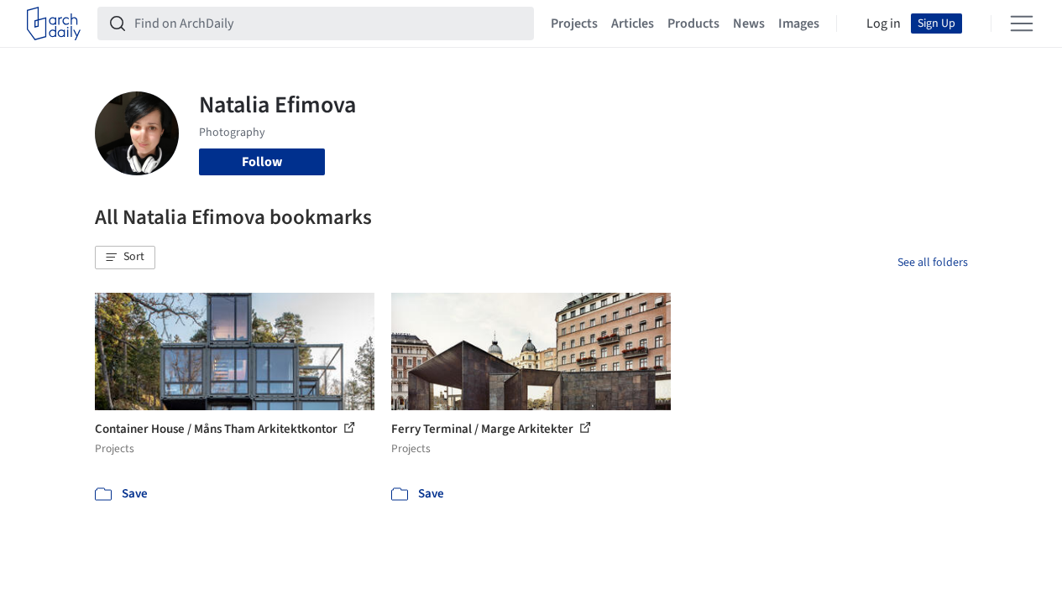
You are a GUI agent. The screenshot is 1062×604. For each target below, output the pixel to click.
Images (798, 23)
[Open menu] (1021, 23)
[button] (125, 257)
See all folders (932, 262)
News (749, 23)
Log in (883, 23)
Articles (632, 23)
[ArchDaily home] (54, 23)
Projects (574, 23)
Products (693, 23)
